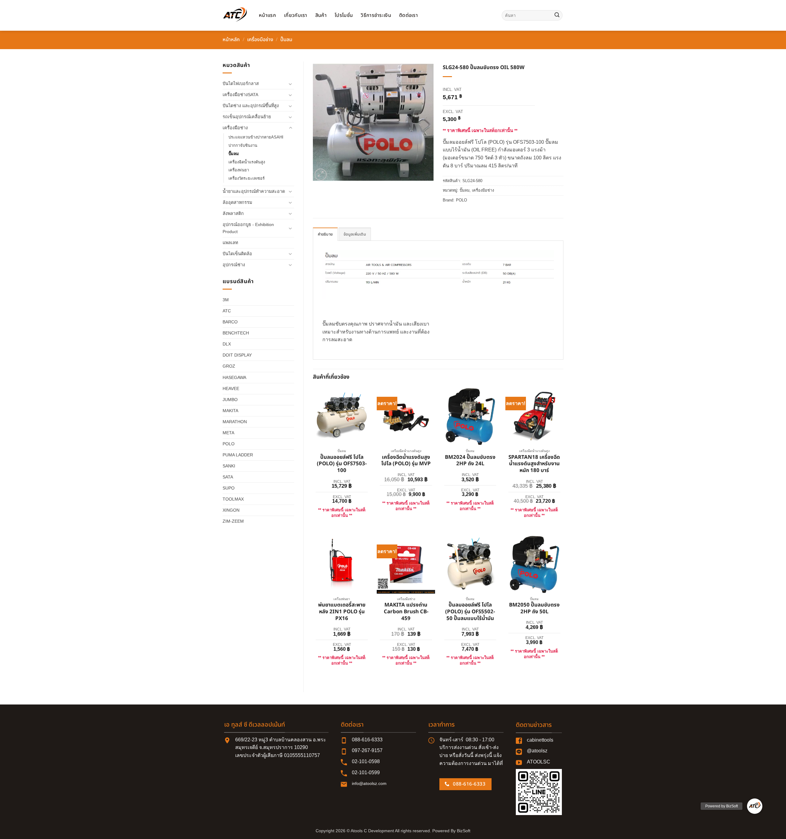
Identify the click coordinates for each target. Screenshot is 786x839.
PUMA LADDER (238, 454)
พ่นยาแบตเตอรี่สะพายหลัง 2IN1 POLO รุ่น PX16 (341, 612)
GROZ (229, 366)
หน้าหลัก (231, 39)
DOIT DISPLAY (237, 355)
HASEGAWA (234, 377)
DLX (227, 343)
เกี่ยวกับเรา (295, 15)
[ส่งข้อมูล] (557, 15)
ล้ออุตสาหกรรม (237, 202)
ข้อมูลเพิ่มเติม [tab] (355, 234)
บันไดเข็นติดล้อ (237, 253)
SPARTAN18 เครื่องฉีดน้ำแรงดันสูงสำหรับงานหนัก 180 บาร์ (534, 464)
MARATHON (235, 421)
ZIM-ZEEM (233, 521)
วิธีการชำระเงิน (376, 15)
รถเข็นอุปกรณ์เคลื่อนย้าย (247, 116)
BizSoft (463, 830)
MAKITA (230, 410)
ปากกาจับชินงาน (242, 145)
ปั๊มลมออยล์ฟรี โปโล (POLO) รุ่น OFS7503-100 (342, 464)
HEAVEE (231, 388)
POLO (229, 443)
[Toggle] (290, 83)
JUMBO (230, 399)
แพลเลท (230, 242)
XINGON (231, 510)
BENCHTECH (236, 332)
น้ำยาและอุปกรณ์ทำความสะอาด (254, 191)
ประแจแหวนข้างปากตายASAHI (255, 137)
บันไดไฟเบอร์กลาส (241, 83)
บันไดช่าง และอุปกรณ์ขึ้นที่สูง (251, 105)
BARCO (230, 321)
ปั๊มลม (286, 39)
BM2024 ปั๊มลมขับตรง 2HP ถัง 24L (470, 461)
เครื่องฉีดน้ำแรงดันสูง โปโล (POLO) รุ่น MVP (406, 461)
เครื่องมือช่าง (260, 39)
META (228, 432)
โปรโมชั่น (344, 15)
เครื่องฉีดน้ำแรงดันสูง (246, 162)
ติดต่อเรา (408, 15)
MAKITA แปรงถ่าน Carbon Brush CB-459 (406, 612)
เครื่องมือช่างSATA (240, 94)
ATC (227, 310)
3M (226, 299)
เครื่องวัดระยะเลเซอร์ (246, 178)
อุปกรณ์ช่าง (234, 264)
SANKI (229, 465)
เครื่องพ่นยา (238, 170)
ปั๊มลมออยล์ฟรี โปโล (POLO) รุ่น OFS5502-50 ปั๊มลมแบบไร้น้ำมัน (470, 612)
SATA (228, 476)
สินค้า (321, 15)
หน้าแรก (267, 15)
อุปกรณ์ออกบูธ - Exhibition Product (248, 228)
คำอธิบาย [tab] (325, 234)
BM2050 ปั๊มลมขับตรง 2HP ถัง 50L (534, 608)
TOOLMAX (233, 499)
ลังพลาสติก (233, 213)
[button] (321, 175)
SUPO (229, 488)
